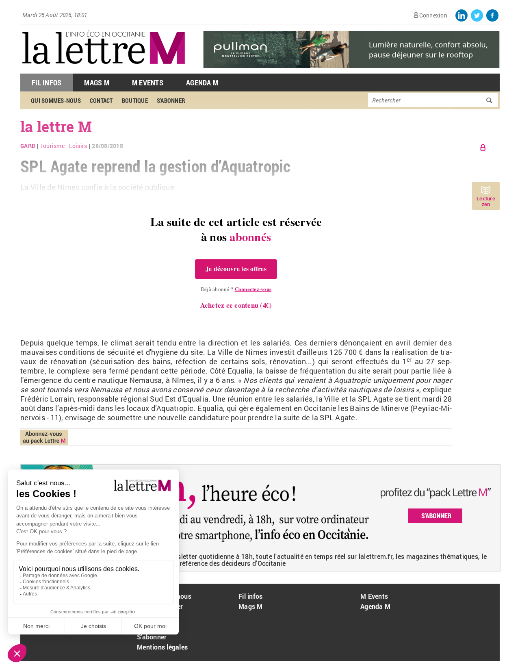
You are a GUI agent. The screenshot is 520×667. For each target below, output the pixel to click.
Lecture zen (486, 201)
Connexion (433, 15)
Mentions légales (162, 647)
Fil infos (250, 596)
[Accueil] (103, 69)
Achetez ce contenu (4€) (236, 305)
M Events (147, 82)
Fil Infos (46, 82)
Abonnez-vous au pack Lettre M (44, 437)
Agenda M (202, 82)
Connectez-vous (253, 289)
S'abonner (152, 636)
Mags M (96, 82)
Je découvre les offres (236, 268)
